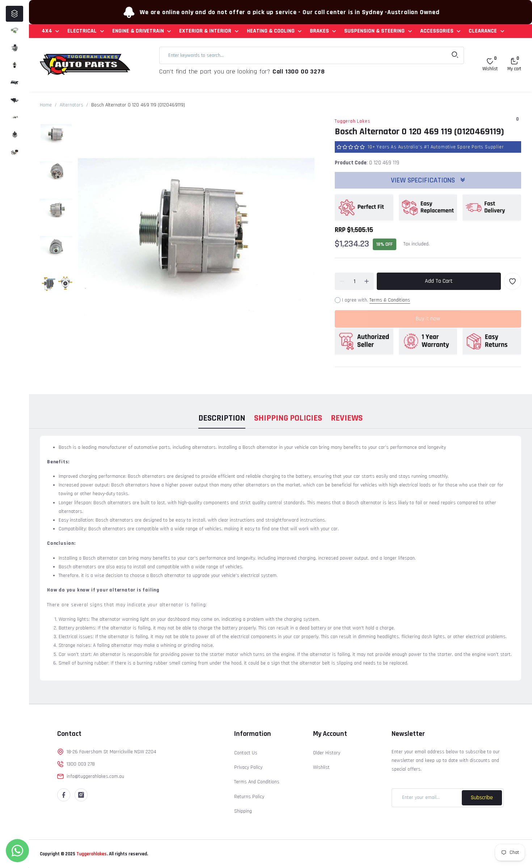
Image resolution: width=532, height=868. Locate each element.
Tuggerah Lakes (352, 121)
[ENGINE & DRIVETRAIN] (14, 65)
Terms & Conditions (390, 300)
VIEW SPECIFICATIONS (424, 180)
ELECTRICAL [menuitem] (82, 31)
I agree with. (376, 300)
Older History (326, 753)
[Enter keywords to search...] (455, 55)
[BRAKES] (14, 117)
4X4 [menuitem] (47, 31)
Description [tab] (221, 418)
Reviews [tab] (347, 418)
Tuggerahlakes (91, 854)
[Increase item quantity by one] (366, 281)
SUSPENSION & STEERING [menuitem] (374, 31)
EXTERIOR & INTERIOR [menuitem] (205, 31)
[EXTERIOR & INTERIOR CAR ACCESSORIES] (14, 82)
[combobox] (311, 55)
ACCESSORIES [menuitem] (436, 31)
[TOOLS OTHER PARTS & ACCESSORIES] (14, 152)
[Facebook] (63, 794)
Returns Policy (249, 796)
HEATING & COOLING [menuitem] (271, 31)
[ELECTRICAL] (14, 47)
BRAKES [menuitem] (319, 31)
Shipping (243, 811)
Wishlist (321, 767)
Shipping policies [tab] (288, 418)
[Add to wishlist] (512, 281)
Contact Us (245, 753)
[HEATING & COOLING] (14, 100)
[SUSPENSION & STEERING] (14, 134)
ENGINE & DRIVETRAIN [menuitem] (138, 31)
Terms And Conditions (256, 782)
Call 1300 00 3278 (299, 71)
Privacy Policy (248, 767)
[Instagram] (81, 794)
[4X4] (14, 30)
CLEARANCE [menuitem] (483, 31)
